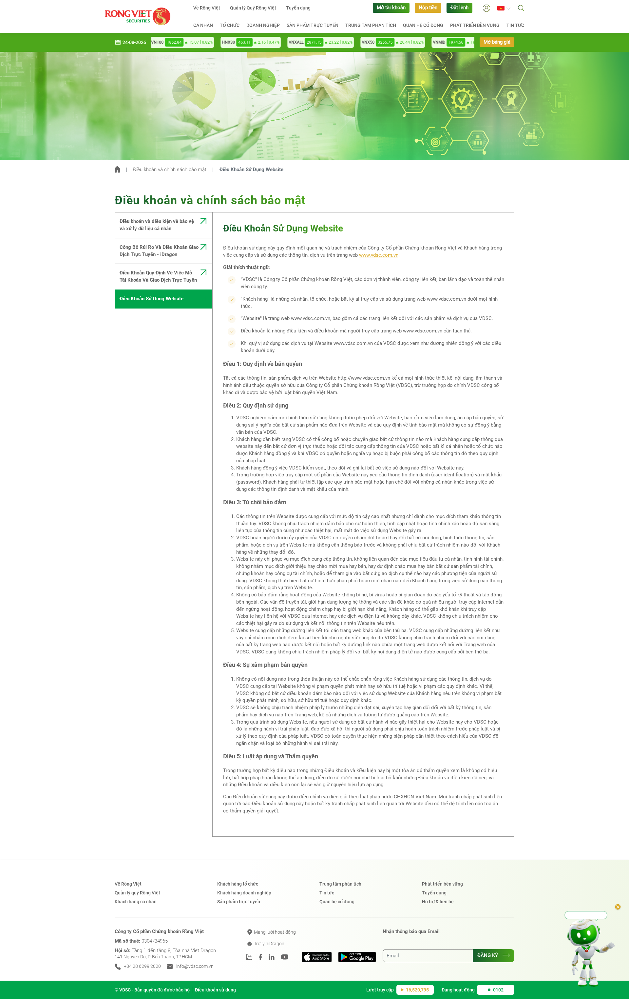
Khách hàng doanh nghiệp (244, 892)
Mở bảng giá (497, 42)
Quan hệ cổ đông (423, 25)
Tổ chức (229, 25)
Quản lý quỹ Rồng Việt (137, 892)
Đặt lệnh (459, 7)
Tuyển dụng (298, 7)
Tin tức (515, 25)
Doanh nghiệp (263, 25)
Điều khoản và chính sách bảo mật (169, 169)
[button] (486, 7)
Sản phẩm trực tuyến (312, 25)
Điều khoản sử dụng (215, 989)
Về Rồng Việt (206, 7)
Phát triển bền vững (475, 25)
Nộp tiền (428, 7)
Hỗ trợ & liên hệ (438, 901)
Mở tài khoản (391, 7)
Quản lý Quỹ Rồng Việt (253, 7)
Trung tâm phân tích (370, 25)
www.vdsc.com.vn (378, 255)
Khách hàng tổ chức (237, 884)
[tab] (163, 225)
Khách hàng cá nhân (136, 901)
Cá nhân (203, 25)
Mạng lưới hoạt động (274, 932)
